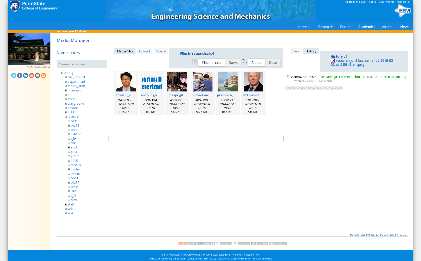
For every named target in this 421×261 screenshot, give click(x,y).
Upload (144, 51)
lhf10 (74, 160)
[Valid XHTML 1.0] (223, 244)
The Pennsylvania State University (254, 258)
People (372, 1)
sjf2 (73, 195)
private (73, 107)
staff (71, 204)
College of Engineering (160, 258)
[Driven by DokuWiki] (259, 244)
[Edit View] (278, 244)
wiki (70, 213)
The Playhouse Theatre (37, 66)
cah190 (76, 134)
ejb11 (75, 147)
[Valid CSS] (241, 244)
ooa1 (74, 178)
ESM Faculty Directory (214, 258)
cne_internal (76, 77)
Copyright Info (251, 254)
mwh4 (75, 169)
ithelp (72, 99)
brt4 (74, 129)
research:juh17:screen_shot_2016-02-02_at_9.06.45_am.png (362, 62)
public (72, 112)
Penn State (402, 1)
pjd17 (75, 182)
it (69, 94)
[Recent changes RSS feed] (187, 244)
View (296, 51)
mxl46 (75, 173)
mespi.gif (176, 95)
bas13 (75, 121)
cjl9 (73, 138)
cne (73, 143)
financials (74, 90)
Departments (386, 1)
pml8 (74, 186)
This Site (360, 1)
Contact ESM (194, 258)
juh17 (75, 156)
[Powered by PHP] (205, 244)
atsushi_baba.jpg (129, 95)
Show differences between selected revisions (314, 88)
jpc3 (74, 151)
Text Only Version (191, 254)
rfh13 (74, 191)
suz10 (75, 200)
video (71, 208)
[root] (68, 72)
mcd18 (76, 165)
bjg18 (75, 125)
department (76, 81)
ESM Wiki (81, 31)
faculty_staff (76, 86)
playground (76, 103)
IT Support (179, 258)
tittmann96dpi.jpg (257, 95)
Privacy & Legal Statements (216, 254)
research (74, 116)
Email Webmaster (171, 254)
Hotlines (237, 254)
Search (161, 51)
